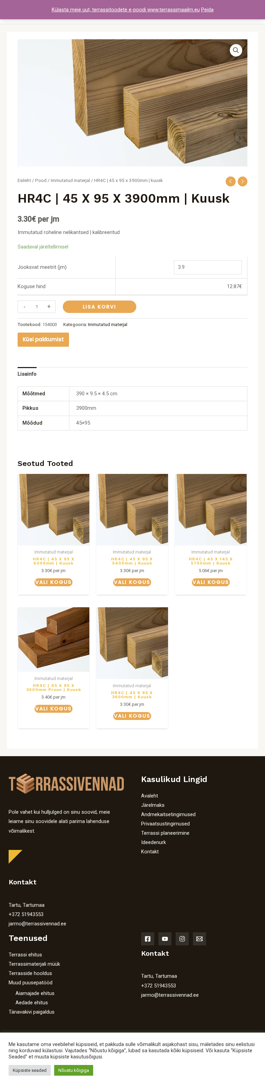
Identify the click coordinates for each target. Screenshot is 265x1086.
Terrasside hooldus (30, 973)
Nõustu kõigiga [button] (73, 1070)
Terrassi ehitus (25, 955)
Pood (41, 180)
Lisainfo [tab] (27, 374)
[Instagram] (182, 938)
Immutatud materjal (70, 180)
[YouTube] (164, 938)
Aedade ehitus (32, 1002)
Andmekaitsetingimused (168, 814)
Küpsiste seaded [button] (30, 1070)
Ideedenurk (153, 842)
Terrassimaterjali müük (34, 964)
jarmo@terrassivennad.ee (37, 924)
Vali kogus (53, 582)
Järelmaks (153, 805)
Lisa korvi (99, 306)
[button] (236, 50)
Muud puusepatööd (30, 983)
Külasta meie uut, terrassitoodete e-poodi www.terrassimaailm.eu (126, 10)
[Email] (199, 938)
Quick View (53, 540)
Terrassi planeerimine (165, 833)
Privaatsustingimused (165, 824)
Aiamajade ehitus (35, 993)
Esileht (24, 180)
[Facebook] (147, 938)
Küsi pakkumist (43, 339)
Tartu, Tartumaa (27, 905)
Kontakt (150, 852)
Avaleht (149, 796)
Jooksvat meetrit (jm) (42, 267)
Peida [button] (207, 10)
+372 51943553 (26, 914)
